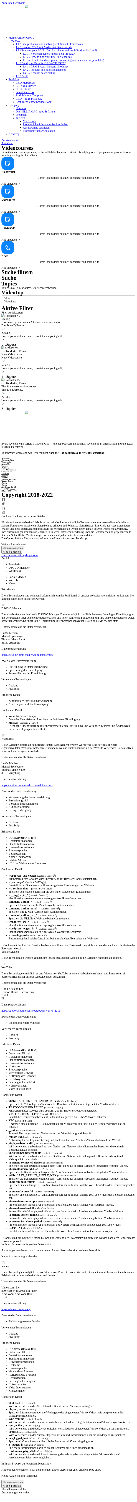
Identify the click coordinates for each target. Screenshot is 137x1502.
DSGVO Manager (11, 608)
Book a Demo (7, 481)
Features (5, 473)
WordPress (7, 738)
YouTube (6, 967)
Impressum (32, 555)
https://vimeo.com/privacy (16, 1309)
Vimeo (5, 1266)
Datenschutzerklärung (13, 555)
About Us (5, 464)
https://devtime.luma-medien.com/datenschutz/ (27, 654)
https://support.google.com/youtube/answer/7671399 (30, 1010)
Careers (4, 466)
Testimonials (6, 462)
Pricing (4, 475)
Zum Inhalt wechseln (13, 2)
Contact (4, 483)
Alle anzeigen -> (10, 183)
